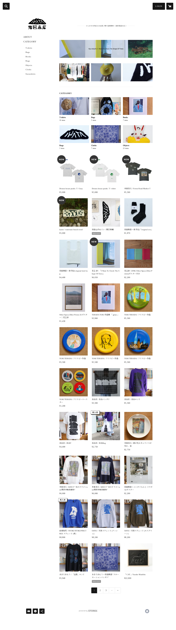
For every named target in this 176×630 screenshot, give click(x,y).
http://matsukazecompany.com (147, 611)
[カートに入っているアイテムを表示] (169, 6)
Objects (29, 65)
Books (28, 57)
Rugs (28, 61)
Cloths (28, 70)
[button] (159, 6)
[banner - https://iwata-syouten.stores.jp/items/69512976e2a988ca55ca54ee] (106, 49)
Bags (28, 52)
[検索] (6, 6)
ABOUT (27, 37)
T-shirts (29, 48)
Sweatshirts (30, 74)
